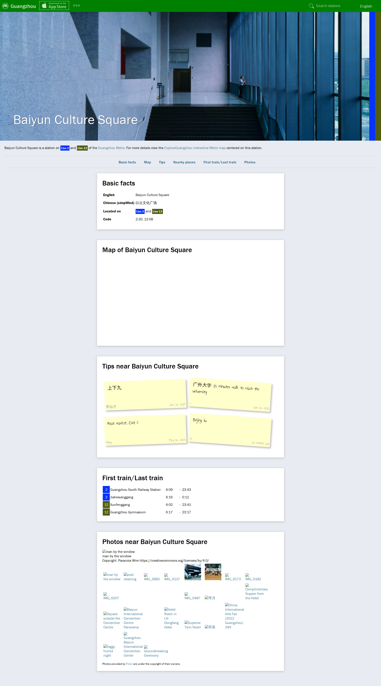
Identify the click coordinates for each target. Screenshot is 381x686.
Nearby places (184, 162)
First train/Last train (220, 162)
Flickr (129, 664)
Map (147, 162)
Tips (162, 162)
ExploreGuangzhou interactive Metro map (195, 148)
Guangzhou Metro (111, 148)
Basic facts (127, 162)
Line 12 (82, 148)
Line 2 (65, 148)
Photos (250, 162)
